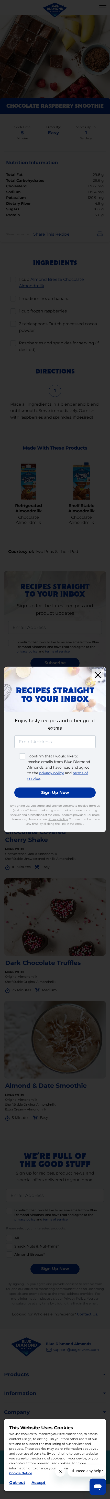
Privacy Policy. (58, 819)
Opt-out (17, 1482)
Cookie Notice (20, 1473)
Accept (38, 1482)
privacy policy (51, 773)
